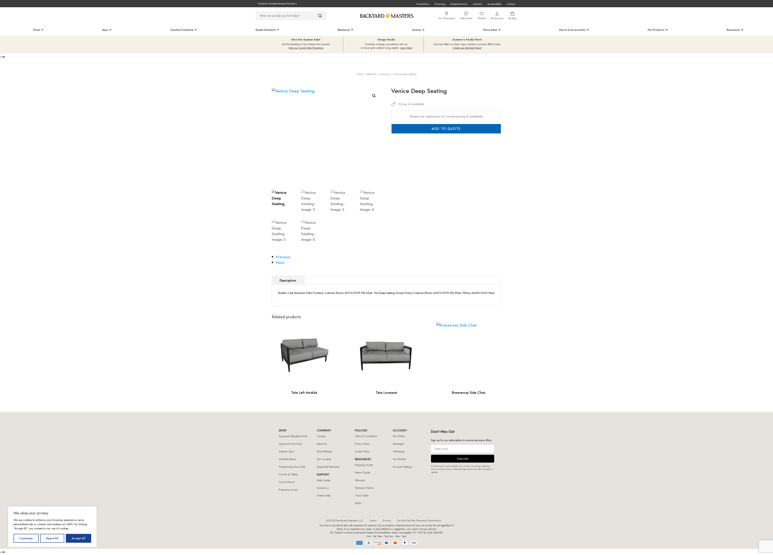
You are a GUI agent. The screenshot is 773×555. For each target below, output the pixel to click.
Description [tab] (288, 280)
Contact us (323, 488)
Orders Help (324, 495)
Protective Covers (288, 490)
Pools (36, 29)
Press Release (324, 451)
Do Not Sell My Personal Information (419, 520)
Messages (398, 444)
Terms (373, 520)
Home (360, 74)
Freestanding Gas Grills (292, 467)
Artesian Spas (286, 451)
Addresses (399, 451)
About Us (322, 444)
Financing (440, 3)
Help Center (323, 480)
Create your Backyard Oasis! (467, 48)
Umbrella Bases (287, 459)
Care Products (287, 482)
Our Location (324, 459)
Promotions (422, 3)
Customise (26, 538)
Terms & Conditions (366, 436)
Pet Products (656, 29)
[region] (52, 526)
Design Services (458, 3)
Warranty (360, 480)
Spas (105, 29)
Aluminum (385, 74)
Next (280, 262)
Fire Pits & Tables (288, 474)
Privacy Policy (362, 444)
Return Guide (362, 472)
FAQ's (358, 503)
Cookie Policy (362, 451)
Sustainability (494, 3)
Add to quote (446, 128)
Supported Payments (328, 467)
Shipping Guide (364, 465)
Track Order (362, 495)
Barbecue (344, 29)
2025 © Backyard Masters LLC (344, 520)
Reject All (52, 538)
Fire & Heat (490, 29)
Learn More (406, 48)
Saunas (416, 29)
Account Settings (402, 467)
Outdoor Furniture (181, 29)
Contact (511, 3)
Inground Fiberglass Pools (293, 436)
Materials (371, 74)
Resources (733, 29)
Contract (477, 3)
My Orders (399, 436)
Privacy (387, 520)
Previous (283, 257)
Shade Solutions (265, 29)
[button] (374, 95)
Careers (321, 436)
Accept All (78, 538)
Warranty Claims (364, 488)
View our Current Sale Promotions (305, 48)
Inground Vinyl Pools (290, 444)
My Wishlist (399, 459)
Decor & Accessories (572, 29)
